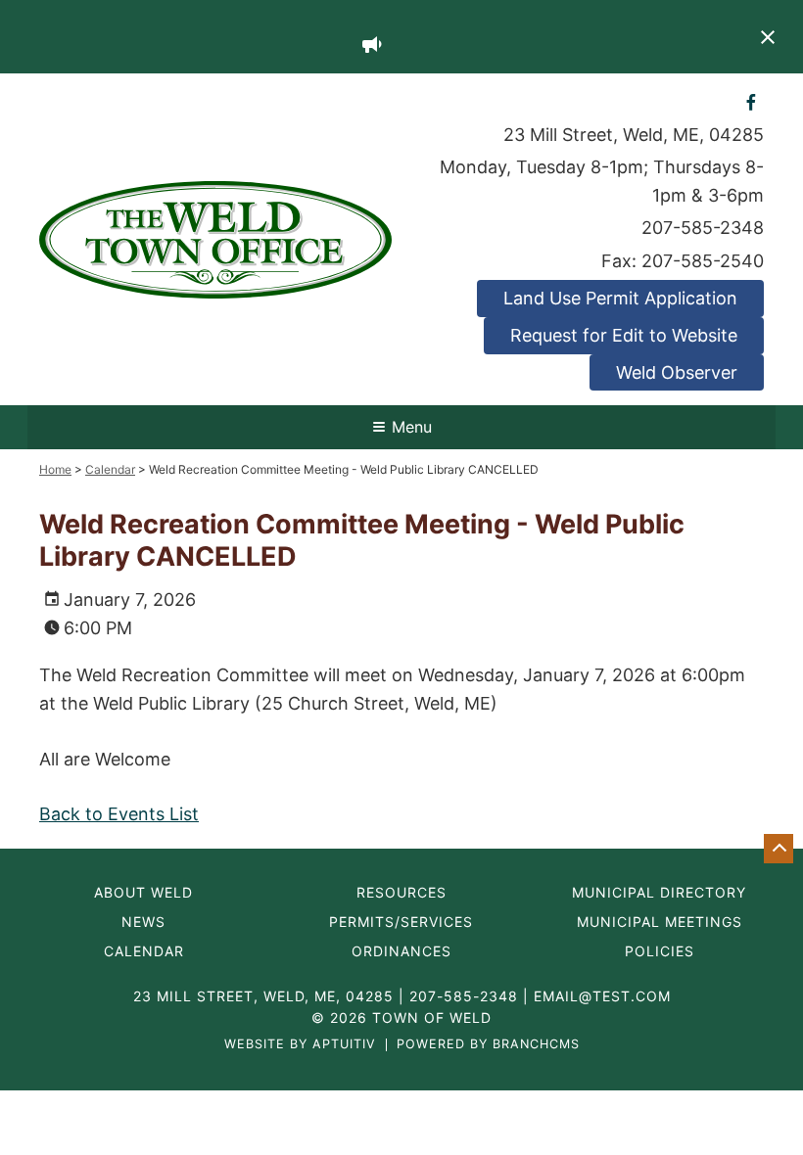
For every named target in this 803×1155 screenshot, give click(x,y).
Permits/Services (401, 922)
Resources (401, 893)
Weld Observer (676, 372)
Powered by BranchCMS (488, 1045)
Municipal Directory (659, 893)
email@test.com (602, 996)
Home (55, 469)
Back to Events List (119, 814)
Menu (412, 427)
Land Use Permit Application (620, 298)
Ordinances (401, 951)
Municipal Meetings (659, 922)
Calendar (110, 469)
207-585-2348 (702, 227)
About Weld (143, 893)
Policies (659, 951)
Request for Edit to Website (623, 335)
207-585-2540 (702, 261)
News (143, 922)
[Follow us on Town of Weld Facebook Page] (751, 101)
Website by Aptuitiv (300, 1045)
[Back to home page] (215, 238)
